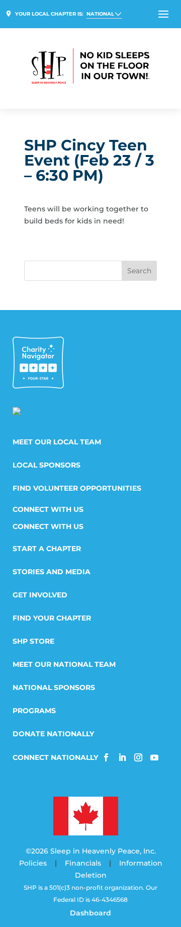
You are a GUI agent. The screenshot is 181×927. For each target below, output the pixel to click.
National (100, 14)
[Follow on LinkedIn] (122, 757)
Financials (83, 863)
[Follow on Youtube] (154, 757)
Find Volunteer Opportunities (77, 489)
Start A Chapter (47, 549)
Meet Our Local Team (57, 442)
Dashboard (90, 912)
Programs (34, 711)
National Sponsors (54, 688)
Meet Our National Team (64, 665)
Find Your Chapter (52, 618)
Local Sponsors (46, 465)
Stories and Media (51, 572)
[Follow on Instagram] (138, 757)
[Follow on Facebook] (106, 757)
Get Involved (40, 595)
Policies (33, 863)
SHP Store (33, 642)
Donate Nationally (53, 734)
